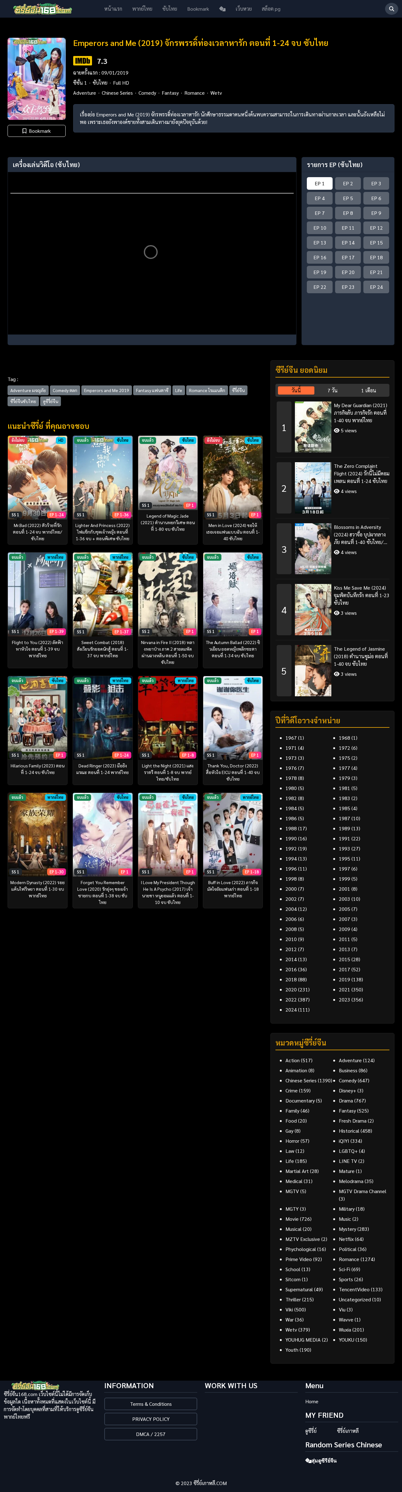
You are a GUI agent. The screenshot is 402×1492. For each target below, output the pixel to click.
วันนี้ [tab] (296, 390)
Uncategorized (355, 1299)
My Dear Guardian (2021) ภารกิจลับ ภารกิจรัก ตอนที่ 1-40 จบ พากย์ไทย (360, 412)
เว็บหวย (244, 8)
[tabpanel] (332, 546)
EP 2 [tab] (348, 183)
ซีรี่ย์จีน (238, 390)
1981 (344, 788)
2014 (291, 959)
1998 (291, 878)
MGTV (292, 1191)
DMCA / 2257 (151, 1434)
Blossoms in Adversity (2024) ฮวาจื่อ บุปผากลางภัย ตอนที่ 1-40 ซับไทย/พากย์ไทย (360, 535)
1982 (291, 798)
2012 (291, 949)
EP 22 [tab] (319, 286)
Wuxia (345, 1329)
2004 (291, 909)
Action (292, 1060)
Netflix (346, 1239)
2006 (291, 919)
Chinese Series (117, 92)
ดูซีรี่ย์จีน (50, 401)
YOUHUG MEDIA (303, 1339)
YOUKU (346, 1339)
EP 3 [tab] (376, 183)
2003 (344, 898)
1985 (344, 808)
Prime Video (298, 1259)
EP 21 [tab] (376, 272)
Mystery (347, 1229)
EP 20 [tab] (348, 272)
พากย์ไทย (142, 8)
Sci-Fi (344, 1269)
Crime (291, 1090)
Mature (347, 1171)
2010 (291, 939)
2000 (291, 888)
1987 (344, 818)
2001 (344, 888)
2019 (344, 979)
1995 (344, 858)
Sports (346, 1279)
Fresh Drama (353, 1120)
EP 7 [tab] (320, 213)
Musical (293, 1229)
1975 (344, 757)
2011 (344, 939)
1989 (344, 828)
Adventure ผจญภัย (28, 390)
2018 (291, 979)
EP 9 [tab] (376, 213)
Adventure (84, 92)
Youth (291, 1349)
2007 (344, 919)
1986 (291, 818)
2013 (344, 949)
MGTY (292, 1208)
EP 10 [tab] (319, 227)
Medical (293, 1181)
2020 (291, 989)
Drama (346, 1100)
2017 (344, 969)
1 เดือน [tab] (368, 390)
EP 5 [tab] (348, 198)
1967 (291, 737)
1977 (344, 768)
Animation (296, 1070)
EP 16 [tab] (319, 257)
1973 (291, 757)
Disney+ (347, 1090)
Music (345, 1218)
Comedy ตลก (65, 390)
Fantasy (170, 92)
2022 (291, 999)
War (289, 1319)
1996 (291, 868)
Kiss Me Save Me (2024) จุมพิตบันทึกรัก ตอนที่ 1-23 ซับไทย (361, 595)
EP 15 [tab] (376, 242)
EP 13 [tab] (319, 242)
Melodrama (351, 1181)
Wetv (216, 92)
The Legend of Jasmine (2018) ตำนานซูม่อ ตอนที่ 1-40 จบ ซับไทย (361, 656)
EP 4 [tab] (320, 198)
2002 (291, 898)
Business (348, 1070)
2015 (344, 959)
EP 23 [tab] (348, 286)
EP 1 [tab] (320, 183)
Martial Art (297, 1171)
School (292, 1269)
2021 (344, 989)
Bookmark (198, 8)
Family (292, 1110)
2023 (344, 999)
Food (291, 1120)
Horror (292, 1140)
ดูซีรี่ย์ (311, 1430)
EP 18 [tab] (376, 257)
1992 (291, 848)
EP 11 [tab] (348, 227)
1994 (291, 858)
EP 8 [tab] (348, 213)
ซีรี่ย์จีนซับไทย (23, 401)
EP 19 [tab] (319, 272)
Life (178, 390)
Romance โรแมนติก (207, 390)
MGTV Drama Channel (362, 1191)
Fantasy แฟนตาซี (152, 390)
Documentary (300, 1100)
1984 (291, 808)
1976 (291, 768)
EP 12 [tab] (376, 227)
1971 (291, 747)
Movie (292, 1218)
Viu (342, 1309)
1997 (344, 868)
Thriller (293, 1299)
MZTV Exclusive (302, 1239)
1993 (344, 848)
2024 (291, 1009)
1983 (344, 798)
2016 (291, 969)
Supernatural (299, 1289)
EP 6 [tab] (376, 198)
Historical (349, 1130)
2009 (344, 929)
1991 (344, 838)
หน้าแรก (113, 8)
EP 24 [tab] (376, 286)
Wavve (346, 1319)
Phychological (300, 1249)
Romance (194, 92)
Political (347, 1249)
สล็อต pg (271, 8)
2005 (344, 909)
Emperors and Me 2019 (106, 390)
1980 (291, 788)
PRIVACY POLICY (151, 1419)
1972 (344, 747)
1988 (291, 828)
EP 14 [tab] (348, 242)
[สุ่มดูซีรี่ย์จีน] (222, 9)
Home (311, 1401)
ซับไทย (169, 8)
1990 (291, 838)
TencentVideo (354, 1289)
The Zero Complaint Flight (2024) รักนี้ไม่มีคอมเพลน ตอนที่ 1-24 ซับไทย (361, 473)
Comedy (147, 92)
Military (347, 1208)
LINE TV (348, 1161)
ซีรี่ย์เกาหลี (348, 1430)
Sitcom (293, 1279)
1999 (344, 878)
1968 (344, 737)
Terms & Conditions (151, 1403)
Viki (289, 1309)
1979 (344, 778)
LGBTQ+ (348, 1150)
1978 (291, 778)
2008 (291, 929)
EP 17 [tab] (348, 257)
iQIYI (344, 1140)
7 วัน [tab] (333, 390)
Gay (289, 1130)
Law (289, 1150)
